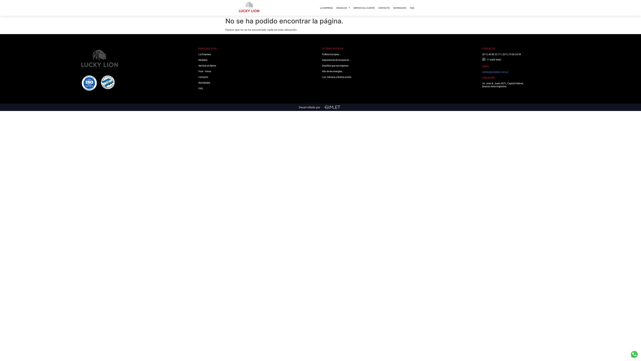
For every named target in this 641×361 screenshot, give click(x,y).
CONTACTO (384, 7)
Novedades (204, 82)
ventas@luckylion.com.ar (495, 72)
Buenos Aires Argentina (494, 86)
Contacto (203, 77)
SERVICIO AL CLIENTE (364, 7)
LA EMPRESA (326, 7)
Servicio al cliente (207, 65)
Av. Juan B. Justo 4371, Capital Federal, (502, 83)
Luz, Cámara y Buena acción (336, 77)
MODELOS (341, 7)
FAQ (412, 7)
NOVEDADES (399, 7)
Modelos (202, 60)
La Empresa (204, 54)
